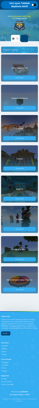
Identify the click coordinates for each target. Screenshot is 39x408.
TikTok (3, 368)
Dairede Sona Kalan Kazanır (19, 280)
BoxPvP (19, 189)
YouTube (4, 365)
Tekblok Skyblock (19, 98)
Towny (19, 159)
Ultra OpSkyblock (19, 68)
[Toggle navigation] (17, 38)
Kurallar (4, 379)
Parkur (19, 219)
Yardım (4, 351)
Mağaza (4, 349)
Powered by (19, 392)
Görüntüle (19, 78)
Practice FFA (19, 250)
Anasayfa (6, 50)
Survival (19, 128)
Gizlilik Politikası (7, 384)
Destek (4, 354)
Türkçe (5, 333)
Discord (4, 371)
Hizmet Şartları (6, 382)
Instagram (5, 362)
